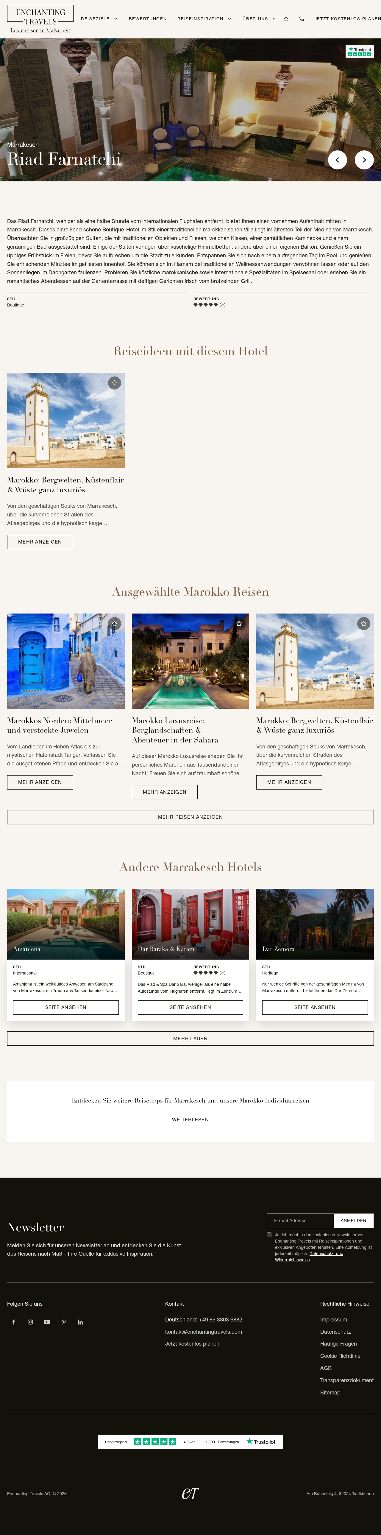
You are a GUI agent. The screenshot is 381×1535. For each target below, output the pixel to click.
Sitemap (330, 1392)
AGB (326, 1368)
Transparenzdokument (347, 1380)
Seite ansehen (66, 1007)
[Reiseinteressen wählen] (63, 1322)
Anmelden (353, 1220)
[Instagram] (30, 1322)
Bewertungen (148, 18)
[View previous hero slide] (337, 159)
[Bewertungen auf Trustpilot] (360, 51)
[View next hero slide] (364, 159)
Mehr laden (190, 1039)
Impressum (333, 1319)
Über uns (255, 18)
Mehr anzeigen (40, 542)
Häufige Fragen (338, 1343)
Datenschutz (335, 1331)
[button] (114, 383)
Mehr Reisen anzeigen (190, 817)
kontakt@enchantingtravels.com (203, 1331)
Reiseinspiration (200, 18)
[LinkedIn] (80, 1322)
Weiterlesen (190, 1120)
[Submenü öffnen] (115, 18)
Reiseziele (95, 18)
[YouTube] (47, 1322)
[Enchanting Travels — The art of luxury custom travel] (40, 19)
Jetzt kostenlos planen (192, 1343)
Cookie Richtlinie (340, 1355)
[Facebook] (13, 1322)
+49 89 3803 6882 (220, 1319)
